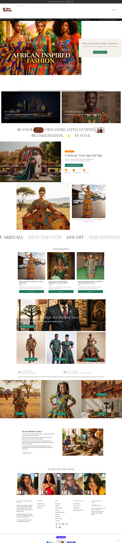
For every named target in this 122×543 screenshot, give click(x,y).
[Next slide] (90, 226)
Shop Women (58, 503)
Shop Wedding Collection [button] (73, 165)
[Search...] (67, 6)
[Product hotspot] (43, 197)
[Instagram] (66, 524)
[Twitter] (56, 524)
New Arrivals (57, 516)
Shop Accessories (59, 508)
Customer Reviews (41, 506)
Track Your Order (58, 518)
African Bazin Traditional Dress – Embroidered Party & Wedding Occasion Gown (90, 282)
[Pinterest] (63, 524)
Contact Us (57, 520)
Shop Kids (57, 510)
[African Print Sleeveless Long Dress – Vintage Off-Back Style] (88, 201)
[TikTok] (56, 527)
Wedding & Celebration (60, 512)
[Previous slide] (87, 226)
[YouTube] (59, 527)
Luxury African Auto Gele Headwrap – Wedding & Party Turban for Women (58, 282)
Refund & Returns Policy (78, 510)
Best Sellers (57, 514)
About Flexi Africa (40, 503)
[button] (120, 17)
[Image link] (30, 107)
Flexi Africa (62, 540)
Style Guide (39, 508)
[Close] (30, 525)
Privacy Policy (76, 506)
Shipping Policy (76, 508)
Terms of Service (76, 503)
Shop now (31, 291)
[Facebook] (59, 524)
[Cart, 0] (112, 9)
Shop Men (57, 506)
